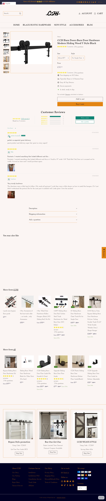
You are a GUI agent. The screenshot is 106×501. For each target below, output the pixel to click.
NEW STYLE (60, 25)
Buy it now (80, 104)
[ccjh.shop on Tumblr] (67, 485)
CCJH (15, 290)
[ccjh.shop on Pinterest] (73, 481)
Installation (32, 472)
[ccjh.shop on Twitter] (70, 481)
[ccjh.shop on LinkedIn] (70, 485)
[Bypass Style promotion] (19, 425)
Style (73, 53)
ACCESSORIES (76, 25)
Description (33, 208)
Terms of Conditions (51, 482)
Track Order (32, 482)
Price (59, 63)
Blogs (13, 479)
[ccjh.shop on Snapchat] (62, 485)
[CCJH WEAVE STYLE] (86, 425)
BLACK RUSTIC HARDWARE (37, 25)
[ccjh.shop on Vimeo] (73, 485)
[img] (12, 133)
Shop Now (19, 453)
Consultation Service (35, 479)
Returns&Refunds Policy (52, 479)
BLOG (90, 25)
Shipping (67, 94)
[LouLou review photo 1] (11, 194)
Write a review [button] (85, 118)
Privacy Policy (49, 472)
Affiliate (31, 485)
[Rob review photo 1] (11, 167)
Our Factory (16, 476)
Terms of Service (17, 485)
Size (58, 53)
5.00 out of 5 (25, 119)
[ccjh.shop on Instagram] (62, 481)
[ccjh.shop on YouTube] (67, 481)
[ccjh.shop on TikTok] (65, 485)
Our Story (15, 472)
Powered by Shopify (61, 497)
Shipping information (37, 214)
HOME (16, 25)
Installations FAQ (34, 476)
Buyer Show (16, 482)
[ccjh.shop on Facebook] (65, 481)
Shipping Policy (49, 476)
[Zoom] (31, 52)
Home (59, 36)
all (14, 349)
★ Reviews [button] (104, 253)
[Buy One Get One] (53, 425)
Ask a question (34, 220)
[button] (62, 47)
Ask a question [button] (85, 121)
